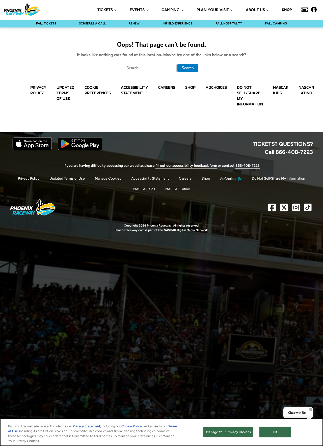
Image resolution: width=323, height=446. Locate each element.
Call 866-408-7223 (289, 152)
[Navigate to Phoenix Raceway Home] (22, 9)
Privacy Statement (86, 426)
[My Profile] (314, 9)
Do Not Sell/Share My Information (278, 178)
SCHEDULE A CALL (92, 23)
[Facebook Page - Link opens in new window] (272, 209)
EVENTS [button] (137, 10)
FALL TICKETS (46, 23)
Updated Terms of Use (67, 178)
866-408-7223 (247, 165)
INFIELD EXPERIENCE (178, 23)
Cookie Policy (131, 426)
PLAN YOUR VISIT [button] (213, 10)
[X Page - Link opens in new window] (284, 209)
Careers (185, 178)
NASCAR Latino (177, 189)
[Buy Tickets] (305, 9)
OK (275, 432)
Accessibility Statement (150, 178)
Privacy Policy (28, 178)
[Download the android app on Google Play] (80, 149)
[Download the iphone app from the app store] (32, 149)
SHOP (287, 10)
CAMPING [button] (170, 10)
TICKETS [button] (105, 10)
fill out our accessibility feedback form (186, 165)
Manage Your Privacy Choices (228, 432)
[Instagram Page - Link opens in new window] (296, 209)
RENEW (134, 23)
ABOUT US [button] (255, 10)
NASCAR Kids (144, 189)
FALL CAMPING (276, 23)
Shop (206, 178)
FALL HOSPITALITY (229, 23)
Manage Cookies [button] (108, 178)
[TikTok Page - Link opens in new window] (308, 209)
